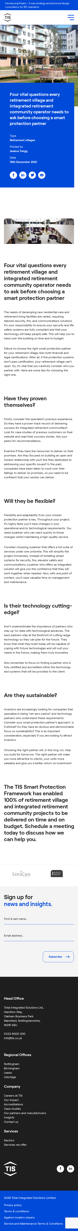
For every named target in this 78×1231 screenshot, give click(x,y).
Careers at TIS (13, 1095)
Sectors (9, 1140)
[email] (41, 175)
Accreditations (13, 1104)
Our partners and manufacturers (25, 1113)
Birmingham (12, 1068)
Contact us (11, 1121)
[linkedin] (22, 175)
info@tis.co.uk (13, 1038)
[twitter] (32, 175)
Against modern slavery (19, 1217)
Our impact (11, 1100)
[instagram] (70, 1168)
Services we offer (15, 1144)
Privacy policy (13, 1205)
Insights (9, 1117)
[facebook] (13, 175)
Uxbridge (10, 1077)
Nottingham (11, 1064)
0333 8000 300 (14, 1033)
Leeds (8, 1072)
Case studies (12, 1108)
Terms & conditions (16, 1211)
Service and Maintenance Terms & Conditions (33, 1223)
